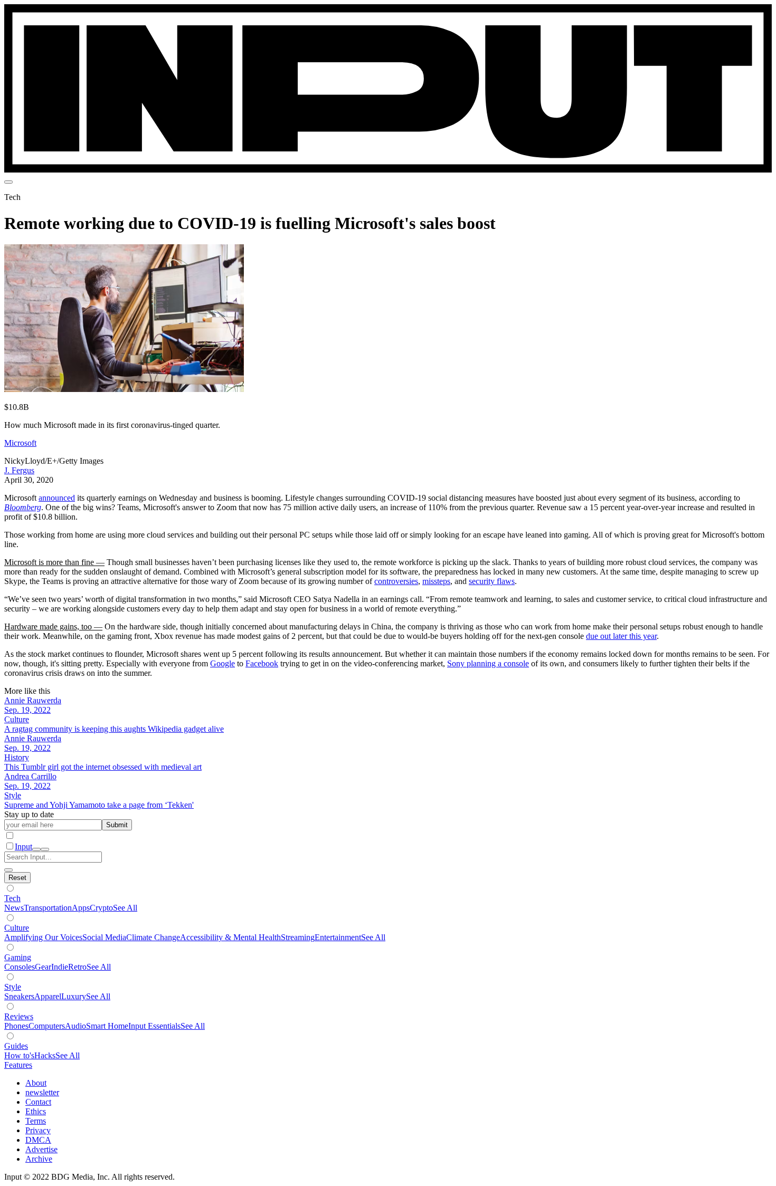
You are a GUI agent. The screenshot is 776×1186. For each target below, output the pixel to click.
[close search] (8, 870)
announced (57, 497)
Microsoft (20, 442)
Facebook (261, 663)
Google (222, 663)
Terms (35, 1120)
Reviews (18, 1016)
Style (12, 986)
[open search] (36, 849)
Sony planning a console (488, 663)
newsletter (42, 1092)
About (35, 1082)
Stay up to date (29, 814)
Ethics (35, 1111)
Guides (16, 1045)
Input (23, 846)
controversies (396, 581)
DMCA (38, 1139)
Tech (12, 898)
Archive (38, 1158)
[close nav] (45, 849)
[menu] (8, 182)
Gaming (17, 957)
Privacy (38, 1130)
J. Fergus (19, 470)
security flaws (492, 581)
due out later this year (621, 636)
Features (18, 1064)
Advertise (41, 1149)
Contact (38, 1101)
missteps (436, 581)
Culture (16, 927)
